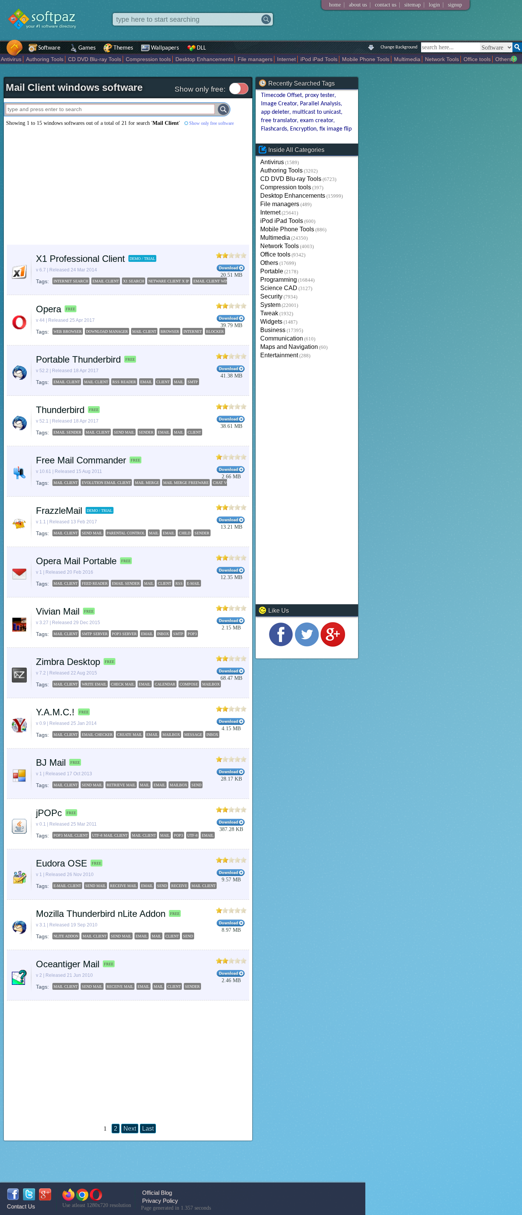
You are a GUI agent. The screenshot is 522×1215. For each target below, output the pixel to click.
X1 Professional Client (80, 258)
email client (66, 382)
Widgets (271, 321)
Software (49, 48)
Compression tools (148, 59)
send (196, 785)
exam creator (316, 121)
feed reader (95, 583)
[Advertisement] (128, 185)
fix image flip (335, 129)
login (434, 5)
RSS (179, 583)
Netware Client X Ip (168, 281)
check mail (123, 684)
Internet (286, 59)
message (193, 735)
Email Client (105, 281)
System (270, 305)
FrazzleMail (59, 510)
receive (179, 886)
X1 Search (133, 281)
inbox (163, 634)
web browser (67, 331)
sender (146, 432)
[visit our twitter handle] (307, 644)
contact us (385, 5)
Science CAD (278, 288)
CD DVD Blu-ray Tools (94, 59)
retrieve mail (121, 785)
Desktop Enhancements (204, 59)
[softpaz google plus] (45, 1198)
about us (358, 5)
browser (169, 331)
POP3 (192, 634)
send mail (124, 432)
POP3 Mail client (70, 835)
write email (94, 684)
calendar (165, 684)
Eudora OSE (61, 863)
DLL (201, 48)
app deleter (275, 112)
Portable (271, 271)
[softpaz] (3, 52)
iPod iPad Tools (318, 59)
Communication (281, 338)
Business (272, 330)
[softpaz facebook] (12, 1198)
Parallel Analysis (320, 104)
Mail (165, 835)
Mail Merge (147, 483)
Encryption (303, 129)
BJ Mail (51, 762)
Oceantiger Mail (67, 964)
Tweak (269, 313)
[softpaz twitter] (29, 1198)
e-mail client (67, 886)
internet (192, 331)
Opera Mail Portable (76, 561)
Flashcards (274, 129)
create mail (129, 735)
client (163, 382)
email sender (67, 432)
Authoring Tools (44, 59)
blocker (215, 331)
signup (455, 5)
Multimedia (407, 59)
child (184, 533)
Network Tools (442, 59)
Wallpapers (165, 48)
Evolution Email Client (106, 483)
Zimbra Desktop (68, 662)
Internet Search (70, 281)
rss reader (124, 382)
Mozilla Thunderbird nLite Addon (100, 913)
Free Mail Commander (81, 460)
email (146, 382)
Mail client (144, 835)
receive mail (123, 886)
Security (271, 296)
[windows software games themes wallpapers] (46, 36)
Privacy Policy (160, 1200)
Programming (278, 279)
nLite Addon (65, 936)
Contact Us (21, 1206)
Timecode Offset (281, 95)
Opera (48, 309)
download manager (107, 331)
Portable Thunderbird (78, 359)
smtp (193, 382)
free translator (279, 121)
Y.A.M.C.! (55, 712)
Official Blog (157, 1192)
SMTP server (95, 634)
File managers (255, 59)
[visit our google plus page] (333, 644)
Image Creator (279, 104)
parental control (126, 533)
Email (208, 835)
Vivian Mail (57, 611)
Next (129, 1128)
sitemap (412, 5)
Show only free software (211, 123)
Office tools (477, 59)
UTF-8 (192, 835)
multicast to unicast (316, 112)
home (335, 5)
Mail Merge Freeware (186, 483)
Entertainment (279, 355)
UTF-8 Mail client (110, 835)
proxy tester (319, 95)
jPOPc (49, 813)
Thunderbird (60, 410)
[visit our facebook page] (281, 644)
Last (148, 1128)
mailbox (211, 684)
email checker (97, 735)
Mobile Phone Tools (365, 59)
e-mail (193, 583)
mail (178, 382)
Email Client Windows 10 (218, 281)
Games (87, 48)
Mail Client (65, 483)
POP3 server (124, 634)
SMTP (178, 634)
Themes (123, 48)
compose (189, 684)
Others (503, 59)
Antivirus (11, 59)
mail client (144, 331)
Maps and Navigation (289, 347)
